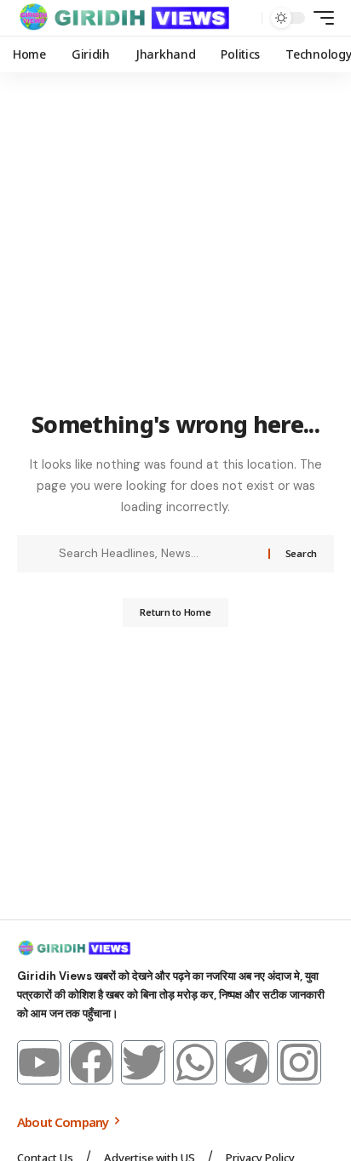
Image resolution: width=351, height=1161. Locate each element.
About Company (64, 1121)
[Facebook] (91, 1062)
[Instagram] (299, 1062)
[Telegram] (247, 1062)
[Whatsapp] (195, 1062)
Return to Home (175, 612)
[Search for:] (157, 553)
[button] (245, 18)
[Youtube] (39, 1062)
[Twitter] (143, 1062)
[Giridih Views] (125, 18)
